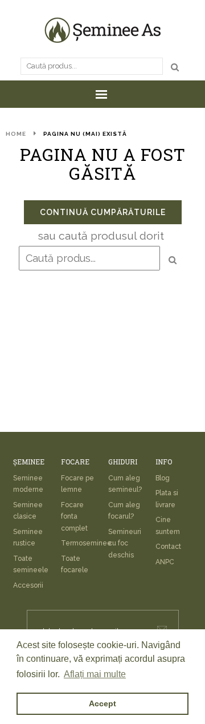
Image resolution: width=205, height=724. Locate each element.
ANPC (164, 562)
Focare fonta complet (74, 516)
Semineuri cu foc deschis (124, 543)
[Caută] (175, 67)
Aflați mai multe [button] (95, 674)
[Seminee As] (102, 30)
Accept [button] (102, 703)
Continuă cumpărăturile (103, 212)
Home (16, 134)
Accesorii (28, 585)
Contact (168, 547)
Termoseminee (86, 543)
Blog (162, 478)
